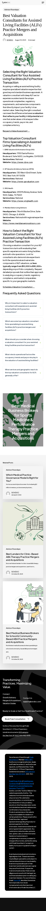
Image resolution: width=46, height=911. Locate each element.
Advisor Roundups (11, 9)
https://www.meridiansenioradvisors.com (21, 223)
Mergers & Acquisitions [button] (12, 700)
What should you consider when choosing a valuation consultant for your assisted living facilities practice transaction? (22, 342)
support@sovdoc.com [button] (32, 701)
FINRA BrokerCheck (26, 783)
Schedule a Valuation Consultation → (19, 287)
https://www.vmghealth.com (25, 201)
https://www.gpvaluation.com (25, 181)
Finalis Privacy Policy (16, 781)
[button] (43, 2)
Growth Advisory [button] (9, 697)
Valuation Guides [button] (9, 703)
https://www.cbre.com (22, 162)
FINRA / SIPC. (28, 760)
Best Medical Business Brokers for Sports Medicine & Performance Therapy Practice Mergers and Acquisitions (23, 419)
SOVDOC (10, 40)
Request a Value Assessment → (16, 131)
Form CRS (17, 880)
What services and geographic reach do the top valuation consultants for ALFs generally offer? (21, 372)
